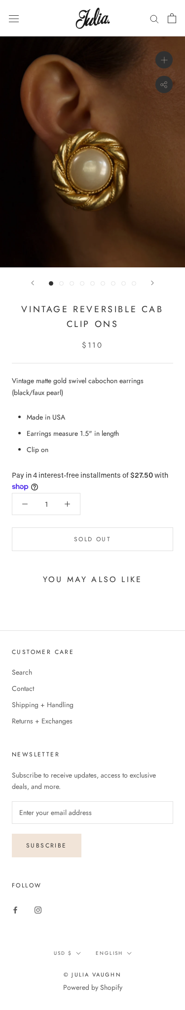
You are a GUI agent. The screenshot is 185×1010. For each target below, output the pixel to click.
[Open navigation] (14, 18)
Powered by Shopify (92, 987)
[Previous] (32, 283)
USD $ (63, 953)
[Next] (152, 283)
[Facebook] (15, 909)
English (109, 953)
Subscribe (46, 845)
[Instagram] (38, 909)
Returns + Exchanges (42, 721)
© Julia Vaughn (92, 974)
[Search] (154, 18)
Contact (23, 688)
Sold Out (92, 539)
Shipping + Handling (43, 705)
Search (22, 672)
